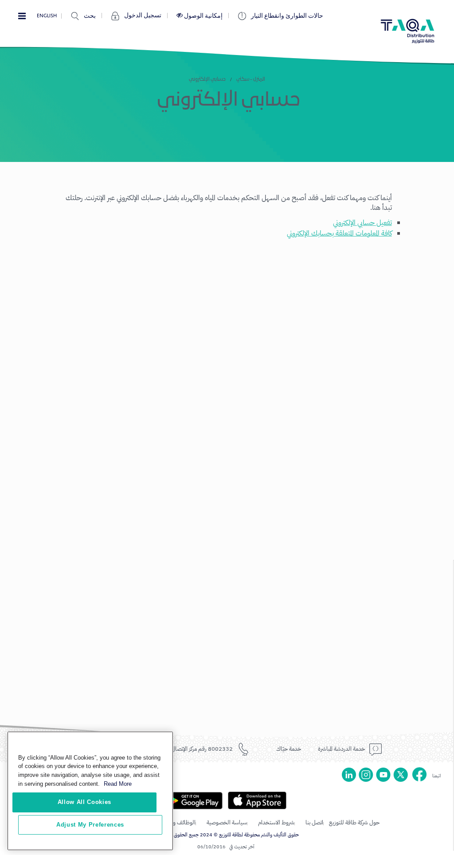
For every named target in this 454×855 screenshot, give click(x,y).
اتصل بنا (314, 822)
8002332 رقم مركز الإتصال (202, 749)
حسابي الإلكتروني (207, 79)
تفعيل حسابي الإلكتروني (362, 222)
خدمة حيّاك (288, 749)
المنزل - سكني (250, 79)
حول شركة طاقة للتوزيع (354, 822)
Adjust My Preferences (90, 824)
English (47, 15)
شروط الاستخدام (276, 822)
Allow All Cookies (84, 802)
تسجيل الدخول (143, 15)
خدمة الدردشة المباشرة (341, 749)
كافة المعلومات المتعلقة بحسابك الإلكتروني (339, 233)
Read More (118, 783)
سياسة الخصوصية (227, 822)
